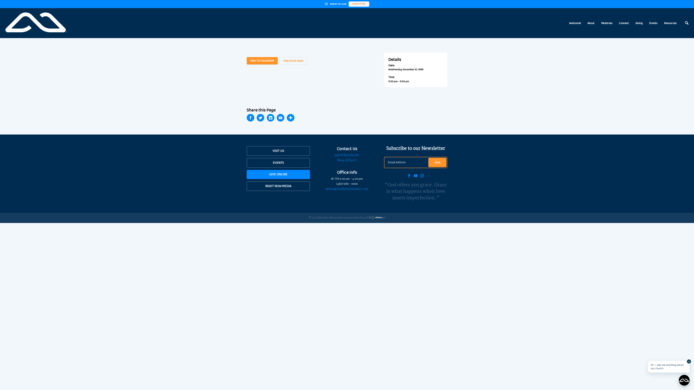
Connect (624, 23)
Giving (639, 23)
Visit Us (278, 150)
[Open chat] (684, 380)
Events (653, 23)
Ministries (606, 23)
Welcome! (575, 23)
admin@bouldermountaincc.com (347, 189)
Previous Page (293, 61)
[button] (669, 367)
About (591, 23)
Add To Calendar (262, 60)
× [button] (689, 361)
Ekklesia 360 (378, 217)
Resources (670, 23)
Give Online (278, 174)
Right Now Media (278, 186)
